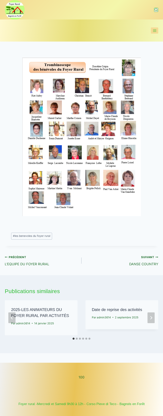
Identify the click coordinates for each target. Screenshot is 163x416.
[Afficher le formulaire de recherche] (156, 10)
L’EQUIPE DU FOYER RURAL (27, 261)
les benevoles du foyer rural (31, 235)
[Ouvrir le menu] (154, 30)
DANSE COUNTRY (143, 261)
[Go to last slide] (12, 317)
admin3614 (23, 323)
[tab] (74, 339)
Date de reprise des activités (117, 309)
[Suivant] (151, 317)
